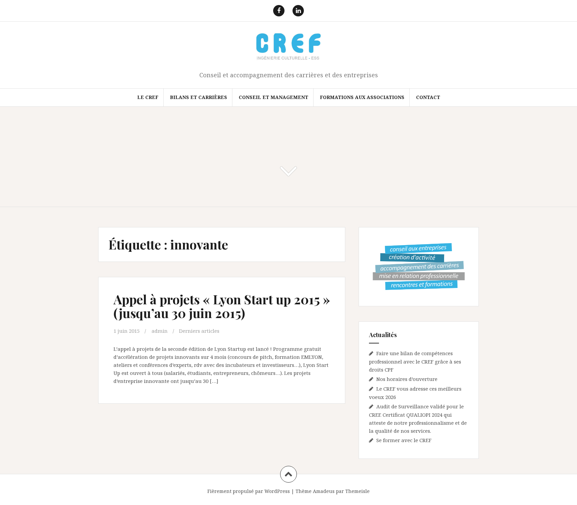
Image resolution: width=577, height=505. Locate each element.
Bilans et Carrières (198, 97)
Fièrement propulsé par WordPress (248, 491)
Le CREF (147, 97)
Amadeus (324, 491)
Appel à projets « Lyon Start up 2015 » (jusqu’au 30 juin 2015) (222, 306)
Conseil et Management (273, 97)
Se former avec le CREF (403, 440)
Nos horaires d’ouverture (406, 379)
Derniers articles (199, 330)
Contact (428, 97)
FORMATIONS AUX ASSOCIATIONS (362, 97)
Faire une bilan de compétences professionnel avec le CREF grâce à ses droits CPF (415, 361)
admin (160, 330)
